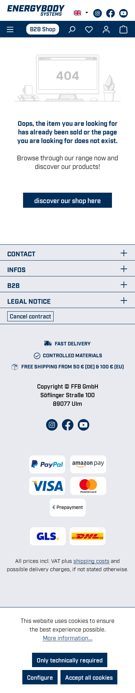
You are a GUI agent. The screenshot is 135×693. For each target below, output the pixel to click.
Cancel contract (30, 316)
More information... (68, 637)
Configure (40, 677)
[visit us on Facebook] (111, 12)
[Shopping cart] (123, 28)
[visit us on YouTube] (123, 12)
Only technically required (70, 660)
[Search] (71, 29)
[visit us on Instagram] (98, 12)
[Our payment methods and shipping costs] (67, 486)
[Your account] (106, 29)
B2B (13, 285)
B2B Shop (42, 28)
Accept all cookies (89, 677)
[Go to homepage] (67, 10)
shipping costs (91, 560)
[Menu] (9, 29)
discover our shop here (67, 200)
